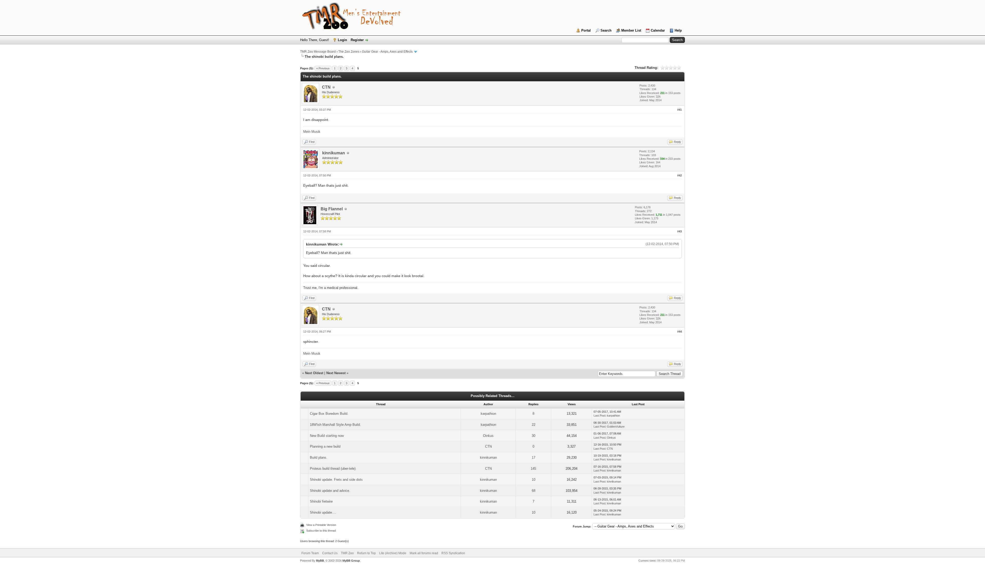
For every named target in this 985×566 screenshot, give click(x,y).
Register (357, 40)
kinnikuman (333, 153)
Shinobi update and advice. (330, 491)
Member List (631, 30)
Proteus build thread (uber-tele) (333, 468)
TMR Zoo (347, 553)
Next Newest (336, 373)
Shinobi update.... (323, 512)
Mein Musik (311, 132)
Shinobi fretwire (321, 501)
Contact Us (330, 553)
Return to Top (366, 553)
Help (678, 30)
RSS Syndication (453, 553)
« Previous (323, 68)
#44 (679, 331)
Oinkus (488, 436)
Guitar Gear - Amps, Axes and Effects (387, 51)
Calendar (658, 30)
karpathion (488, 414)
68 (533, 491)
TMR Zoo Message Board (318, 51)
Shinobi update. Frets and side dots (336, 480)
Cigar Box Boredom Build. (329, 414)
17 (533, 457)
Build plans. (318, 457)
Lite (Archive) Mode (392, 553)
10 (533, 480)
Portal (586, 30)
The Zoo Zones (348, 51)
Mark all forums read (424, 553)
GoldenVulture (616, 426)
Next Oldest (314, 373)
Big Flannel (332, 209)
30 (533, 436)
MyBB (320, 560)
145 (533, 468)
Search (606, 30)
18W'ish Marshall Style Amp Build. (335, 425)
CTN (326, 87)
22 (533, 425)
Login (342, 40)
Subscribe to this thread (321, 530)
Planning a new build (325, 446)
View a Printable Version (321, 524)
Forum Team (310, 553)
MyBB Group (351, 560)
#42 (679, 175)
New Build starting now (327, 436)
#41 (679, 109)
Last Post (599, 415)
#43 (679, 231)
